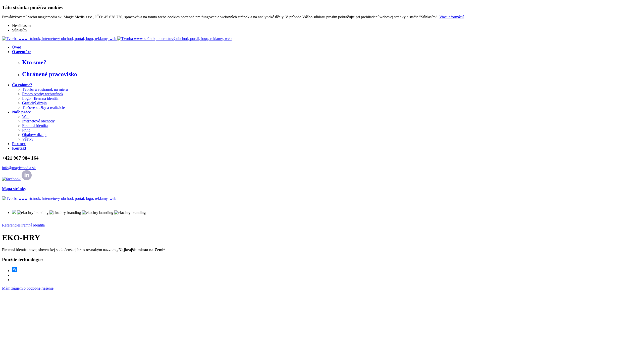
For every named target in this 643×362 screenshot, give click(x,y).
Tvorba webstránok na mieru (45, 89)
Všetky (27, 139)
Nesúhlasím (21, 25)
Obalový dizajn (34, 134)
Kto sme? (34, 62)
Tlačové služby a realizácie (43, 107)
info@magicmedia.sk (19, 168)
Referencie (10, 225)
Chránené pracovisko (49, 74)
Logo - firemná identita (40, 98)
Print (26, 130)
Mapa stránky (14, 189)
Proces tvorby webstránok (42, 94)
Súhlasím (19, 30)
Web (25, 116)
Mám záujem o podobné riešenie (27, 288)
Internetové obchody (38, 121)
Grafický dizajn (34, 103)
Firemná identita (35, 125)
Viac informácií (451, 17)
